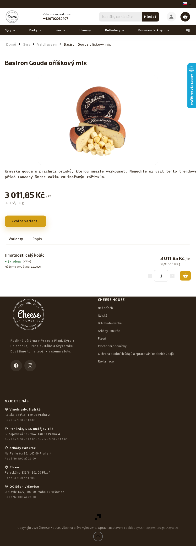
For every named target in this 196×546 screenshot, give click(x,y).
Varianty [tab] (16, 239)
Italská (102, 315)
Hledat (150, 16)
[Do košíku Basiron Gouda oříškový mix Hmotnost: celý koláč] (185, 276)
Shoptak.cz (172, 528)
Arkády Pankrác (109, 331)
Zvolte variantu (25, 221)
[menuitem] (13, 30)
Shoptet (150, 528)
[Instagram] (30, 365)
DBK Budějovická (110, 323)
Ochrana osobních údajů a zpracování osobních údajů (136, 353)
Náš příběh (105, 308)
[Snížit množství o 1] (150, 276)
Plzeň (102, 338)
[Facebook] (16, 365)
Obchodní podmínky (112, 346)
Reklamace (106, 361)
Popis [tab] (37, 239)
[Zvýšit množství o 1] (172, 276)
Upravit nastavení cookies (116, 527)
